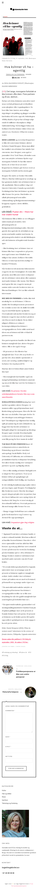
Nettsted (8, 756)
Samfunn (5, 800)
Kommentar (10, 710)
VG (4, 91)
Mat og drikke (6, 794)
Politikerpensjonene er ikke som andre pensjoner (19, 671)
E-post (8, 746)
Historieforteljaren (19, 690)
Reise (4, 797)
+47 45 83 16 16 (8, 873)
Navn (7, 737)
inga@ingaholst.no (10, 867)
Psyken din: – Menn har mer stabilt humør (17, 213)
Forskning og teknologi (10, 652)
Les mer (26, 855)
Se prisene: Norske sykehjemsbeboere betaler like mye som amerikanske (18, 394)
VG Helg (5, 655)
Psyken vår (23, 652)
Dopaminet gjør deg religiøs (22, 522)
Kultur (4, 790)
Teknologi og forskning (15, 74)
